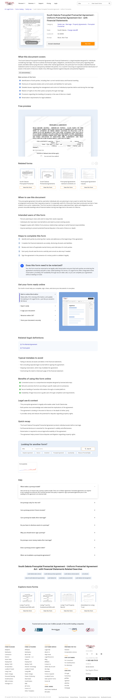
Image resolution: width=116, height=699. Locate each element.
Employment (8, 662)
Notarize (67, 649)
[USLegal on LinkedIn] (96, 654)
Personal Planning (10, 676)
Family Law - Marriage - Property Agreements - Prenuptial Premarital (76, 25)
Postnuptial (26, 348)
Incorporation (8, 666)
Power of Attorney (30, 676)
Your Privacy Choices (64, 697)
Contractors (8, 654)
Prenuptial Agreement (58, 453)
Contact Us (48, 664)
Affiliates (47, 662)
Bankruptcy (8, 652)
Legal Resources (49, 657)
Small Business (9, 679)
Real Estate (28, 679)
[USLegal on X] (87, 654)
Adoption (7, 649)
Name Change (9, 674)
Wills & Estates (9, 681)
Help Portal (48, 654)
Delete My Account (50, 666)
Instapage (67, 688)
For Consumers (69, 660)
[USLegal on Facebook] (92, 654)
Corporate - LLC (29, 657)
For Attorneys (68, 665)
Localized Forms (49, 676)
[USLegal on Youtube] (101, 654)
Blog (46, 659)
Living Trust (8, 671)
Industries (47, 671)
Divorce (38, 453)
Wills (26, 683)
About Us (47, 652)
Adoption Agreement (28, 453)
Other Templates (29, 691)
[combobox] (83, 3)
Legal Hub (47, 649)
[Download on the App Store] (92, 678)
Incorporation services (71, 652)
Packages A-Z (8, 683)
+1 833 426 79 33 (92, 660)
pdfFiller (67, 678)
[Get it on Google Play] (105, 678)
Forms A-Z (28, 688)
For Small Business (70, 663)
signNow (67, 680)
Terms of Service (74, 697)
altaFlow (67, 683)
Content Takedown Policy (94, 697)
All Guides (47, 692)
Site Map (47, 669)
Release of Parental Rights (84, 453)
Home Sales (8, 659)
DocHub (67, 685)
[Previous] (92, 163)
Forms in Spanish (49, 674)
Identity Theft (8, 664)
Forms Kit (47, 681)
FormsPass (68, 676)
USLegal (67, 673)
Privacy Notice (82, 697)
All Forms (27, 686)
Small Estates (28, 681)
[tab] (37, 297)
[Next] (96, 163)
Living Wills (28, 671)
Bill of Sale (28, 654)
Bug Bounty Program (106, 697)
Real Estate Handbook (51, 689)
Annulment (46, 453)
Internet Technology (30, 666)
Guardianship (71, 453)
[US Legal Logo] (90, 646)
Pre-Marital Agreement (29, 344)
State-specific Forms (50, 679)
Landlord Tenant (9, 669)
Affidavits (27, 649)
